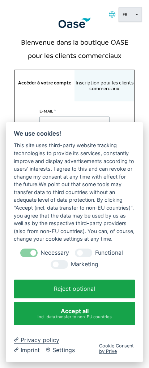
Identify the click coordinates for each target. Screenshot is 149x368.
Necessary (55, 252)
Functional (109, 252)
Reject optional (74, 288)
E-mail (46, 111)
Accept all (75, 313)
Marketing (84, 264)
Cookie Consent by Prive (116, 348)
